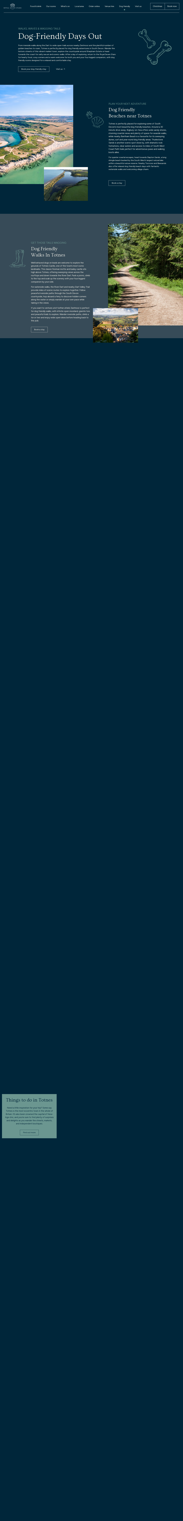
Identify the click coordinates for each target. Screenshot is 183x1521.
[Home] (12, 6)
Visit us (59, 69)
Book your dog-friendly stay (33, 69)
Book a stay (117, 183)
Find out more (29, 1132)
